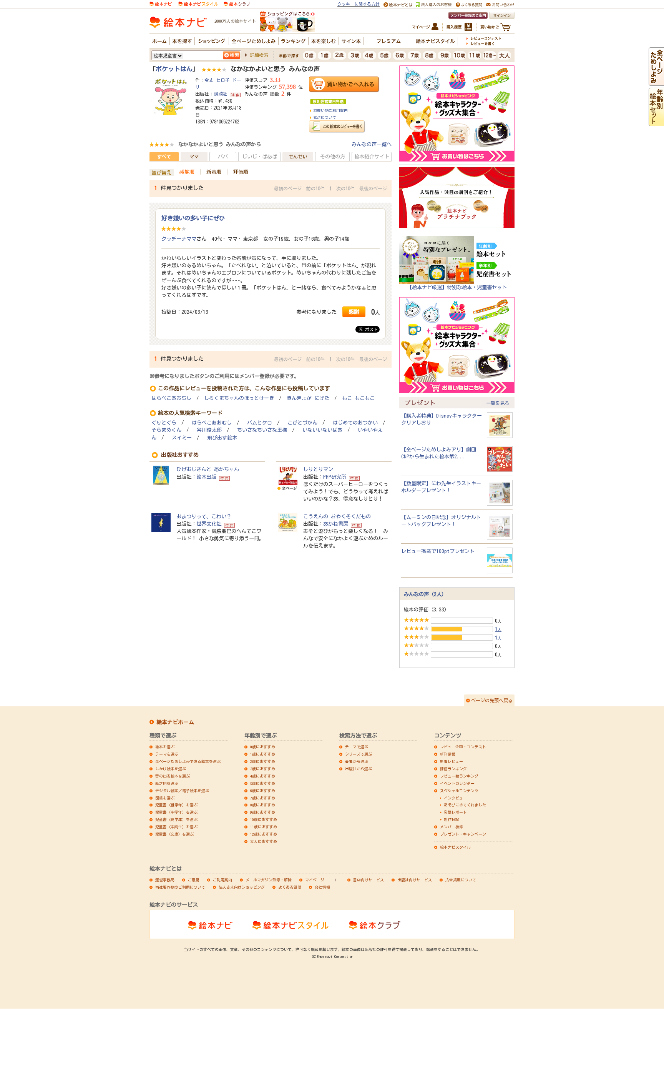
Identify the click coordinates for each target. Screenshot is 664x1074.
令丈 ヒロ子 (217, 80)
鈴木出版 (206, 477)
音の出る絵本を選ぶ (172, 776)
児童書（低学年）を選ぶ (176, 805)
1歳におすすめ (262, 754)
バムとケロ (259, 422)
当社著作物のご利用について (180, 887)
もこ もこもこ (358, 398)
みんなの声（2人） (425, 594)
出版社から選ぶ (358, 769)
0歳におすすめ (262, 747)
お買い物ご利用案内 (330, 110)
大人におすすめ (263, 841)
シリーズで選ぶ (358, 754)
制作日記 (451, 819)
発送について (324, 117)
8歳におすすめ (262, 805)
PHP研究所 (334, 477)
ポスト (370, 329)
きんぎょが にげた (308, 398)
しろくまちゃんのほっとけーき (239, 398)
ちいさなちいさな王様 (262, 430)
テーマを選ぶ (166, 754)
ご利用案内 (222, 880)
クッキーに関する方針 (358, 4)
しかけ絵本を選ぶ (170, 769)
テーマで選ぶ (356, 747)
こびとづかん (302, 422)
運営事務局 (164, 880)
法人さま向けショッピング (242, 887)
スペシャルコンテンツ (459, 791)
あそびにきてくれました (465, 805)
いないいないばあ (322, 430)
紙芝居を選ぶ (166, 783)
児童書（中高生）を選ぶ (176, 827)
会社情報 (322, 887)
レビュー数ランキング (459, 776)
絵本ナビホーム (175, 722)
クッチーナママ (178, 238)
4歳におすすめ (262, 776)
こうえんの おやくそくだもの (337, 516)
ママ (194, 156)
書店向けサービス (368, 880)
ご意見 (193, 880)
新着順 (213, 172)
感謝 (354, 312)
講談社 (220, 94)
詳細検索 (259, 55)
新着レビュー (451, 761)
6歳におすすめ (262, 791)
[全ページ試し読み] (656, 82)
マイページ (314, 880)
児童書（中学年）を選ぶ (176, 812)
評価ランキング (453, 769)
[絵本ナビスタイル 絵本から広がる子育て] (197, 3)
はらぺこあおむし (171, 398)
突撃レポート (455, 812)
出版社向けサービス (414, 880)
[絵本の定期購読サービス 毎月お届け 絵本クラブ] (237, 3)
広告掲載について (460, 880)
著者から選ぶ (356, 761)
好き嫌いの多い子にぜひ (193, 218)
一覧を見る (497, 403)
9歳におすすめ (262, 812)
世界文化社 (208, 523)
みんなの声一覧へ (372, 144)
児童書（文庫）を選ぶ (174, 834)
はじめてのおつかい (355, 422)
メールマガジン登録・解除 (269, 880)
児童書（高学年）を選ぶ (176, 819)
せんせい (298, 156)
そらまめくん (166, 430)
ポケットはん (174, 69)
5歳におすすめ (262, 783)
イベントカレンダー (457, 783)
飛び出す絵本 (222, 437)
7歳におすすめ (262, 798)
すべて (164, 156)
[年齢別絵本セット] (656, 122)
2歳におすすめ (262, 761)
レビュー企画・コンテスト (463, 747)
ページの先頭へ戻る (492, 700)
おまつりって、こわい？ (203, 516)
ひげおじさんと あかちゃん (207, 469)
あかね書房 (335, 523)
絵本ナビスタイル (455, 847)
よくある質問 (289, 887)
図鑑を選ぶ (164, 798)
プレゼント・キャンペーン (463, 834)
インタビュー (455, 798)
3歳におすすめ (262, 769)
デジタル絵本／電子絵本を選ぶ (182, 791)
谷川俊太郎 (209, 430)
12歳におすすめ (263, 834)
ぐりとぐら (163, 422)
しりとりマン (318, 469)
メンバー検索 (451, 827)
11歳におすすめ (263, 827)
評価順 (240, 172)
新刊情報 (447, 754)
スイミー (182, 437)
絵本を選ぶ (164, 747)
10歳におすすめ (263, 819)
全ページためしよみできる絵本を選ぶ (188, 761)
